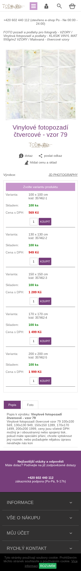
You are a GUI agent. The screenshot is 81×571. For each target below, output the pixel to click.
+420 (8, 20)
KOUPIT (45, 221)
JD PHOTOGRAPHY (63, 175)
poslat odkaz (53, 155)
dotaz (29, 155)
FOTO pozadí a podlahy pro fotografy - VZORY (37, 32)
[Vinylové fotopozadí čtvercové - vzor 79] (40, 120)
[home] (13, 8)
